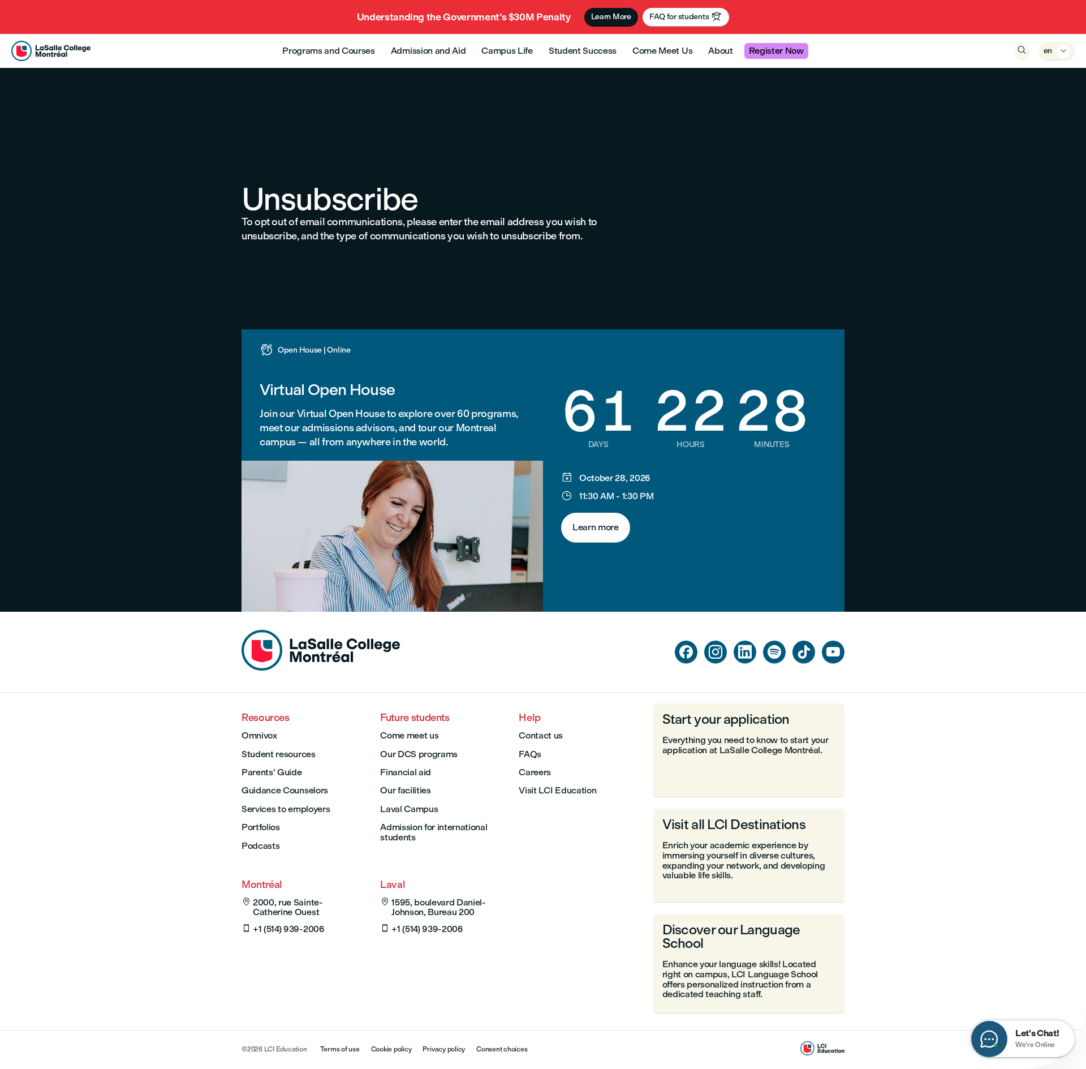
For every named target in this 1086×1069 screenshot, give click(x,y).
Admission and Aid (428, 50)
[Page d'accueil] (321, 667)
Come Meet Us (662, 50)
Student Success (583, 50)
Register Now (776, 50)
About (720, 50)
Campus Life (506, 50)
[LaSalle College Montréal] (51, 51)
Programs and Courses (328, 50)
